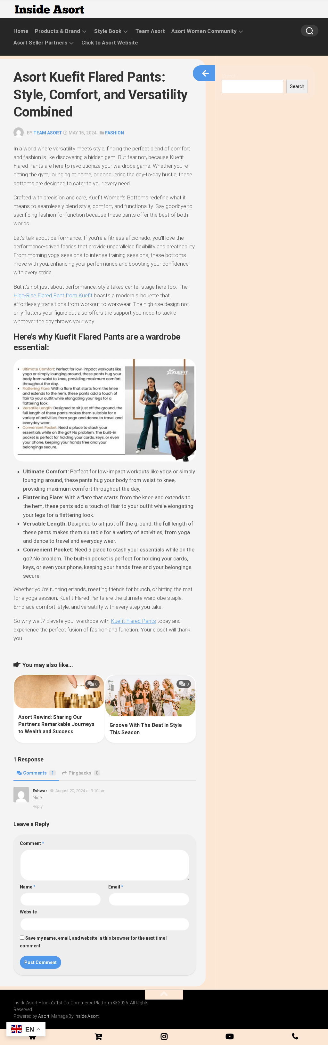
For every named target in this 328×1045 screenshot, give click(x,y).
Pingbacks (83, 773)
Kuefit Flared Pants (133, 621)
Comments (38, 773)
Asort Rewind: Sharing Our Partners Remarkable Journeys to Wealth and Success (56, 724)
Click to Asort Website (109, 42)
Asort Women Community (204, 31)
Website (28, 911)
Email (115, 886)
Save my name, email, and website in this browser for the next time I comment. (94, 942)
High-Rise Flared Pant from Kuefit (53, 295)
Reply (38, 806)
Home (21, 31)
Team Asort (150, 31)
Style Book (107, 31)
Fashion (114, 132)
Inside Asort (87, 1016)
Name (28, 886)
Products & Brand (57, 31)
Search (229, 75)
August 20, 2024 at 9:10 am (80, 790)
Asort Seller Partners (40, 42)
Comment (32, 843)
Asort (43, 1016)
